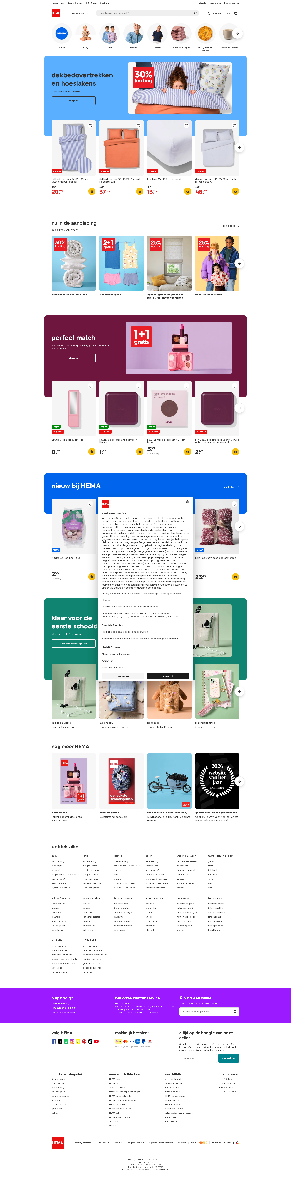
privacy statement (84, 1143)
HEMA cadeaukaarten (120, 1108)
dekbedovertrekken (187, 861)
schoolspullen (58, 903)
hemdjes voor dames (124, 887)
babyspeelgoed (185, 908)
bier (210, 887)
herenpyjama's (152, 870)
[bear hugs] (169, 696)
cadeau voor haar (123, 921)
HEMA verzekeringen (119, 1117)
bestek (86, 908)
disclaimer (103, 1143)
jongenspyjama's (91, 887)
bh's (116, 874)
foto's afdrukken (216, 908)
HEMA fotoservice (118, 1104)
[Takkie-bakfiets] (169, 787)
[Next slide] (239, 147)
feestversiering (121, 908)
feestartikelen (121, 903)
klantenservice (172, 1104)
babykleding (58, 861)
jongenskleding (90, 879)
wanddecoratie (215, 921)
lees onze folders (118, 1087)
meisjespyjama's (90, 874)
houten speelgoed (186, 917)
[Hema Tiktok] (90, 1041)
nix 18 (193, 1143)
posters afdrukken (217, 912)
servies (86, 903)
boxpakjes (57, 870)
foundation (151, 908)
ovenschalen (89, 925)
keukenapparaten (91, 917)
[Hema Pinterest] (84, 1041)
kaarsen (181, 887)
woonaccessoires (185, 883)
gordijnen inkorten (92, 963)
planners (56, 917)
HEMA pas (114, 1083)
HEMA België (225, 1079)
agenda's (56, 908)
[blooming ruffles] (217, 696)
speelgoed (119, 930)
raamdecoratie (59, 1104)
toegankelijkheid (135, 1143)
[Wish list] (228, 13)
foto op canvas (215, 925)
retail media (171, 1121)
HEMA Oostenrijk (227, 1091)
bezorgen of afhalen (64, 1007)
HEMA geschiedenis (175, 1096)
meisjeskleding (90, 865)
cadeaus (118, 917)
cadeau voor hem (123, 925)
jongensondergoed (92, 883)
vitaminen (150, 925)
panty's (117, 879)
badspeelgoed (184, 925)
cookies (182, 1143)
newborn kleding (60, 883)
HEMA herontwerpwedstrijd (123, 1100)
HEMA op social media (120, 1096)
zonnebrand (152, 921)
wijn (210, 883)
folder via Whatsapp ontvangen (124, 1091)
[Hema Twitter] (60, 1041)
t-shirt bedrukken (216, 930)
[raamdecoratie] (169, 268)
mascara (150, 912)
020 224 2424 (122, 1003)
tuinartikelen (183, 874)
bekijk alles (145, 493)
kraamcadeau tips (60, 972)
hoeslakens (182, 865)
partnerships (171, 1117)
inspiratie (113, 1121)
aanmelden (229, 1058)
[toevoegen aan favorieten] (90, 125)
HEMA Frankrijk (226, 1087)
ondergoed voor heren (157, 879)
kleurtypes (57, 968)
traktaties (212, 874)
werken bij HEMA (173, 1083)
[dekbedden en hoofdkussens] (74, 268)
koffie (210, 879)
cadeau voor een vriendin (64, 959)
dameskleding (121, 861)
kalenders (56, 912)
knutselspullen (58, 925)
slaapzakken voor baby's (64, 874)
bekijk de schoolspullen (74, 643)
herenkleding (152, 861)
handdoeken (58, 1100)
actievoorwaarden (174, 1108)
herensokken (152, 865)
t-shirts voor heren (155, 874)
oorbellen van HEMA (62, 954)
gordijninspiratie (59, 950)
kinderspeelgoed (185, 903)
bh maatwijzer (90, 972)
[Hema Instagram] (72, 1041)
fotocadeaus (214, 917)
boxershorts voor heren (157, 883)
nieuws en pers (172, 1091)
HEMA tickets (115, 1113)
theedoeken (89, 912)
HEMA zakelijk (172, 1100)
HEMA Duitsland (227, 1083)
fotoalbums (57, 930)
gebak (211, 861)
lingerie (118, 870)
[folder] (74, 787)
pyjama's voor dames (124, 883)
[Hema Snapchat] (78, 1041)
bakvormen (88, 930)
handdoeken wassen (93, 959)
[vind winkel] (235, 1012)
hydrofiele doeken (61, 887)
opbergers (182, 879)
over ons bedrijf (173, 1079)
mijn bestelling (61, 1003)
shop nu (145, 96)
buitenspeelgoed (185, 921)
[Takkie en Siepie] (74, 696)
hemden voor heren (155, 887)
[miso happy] (121, 696)
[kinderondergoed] (121, 268)
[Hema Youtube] (96, 1041)
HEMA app (114, 1079)
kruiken (149, 917)
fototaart (212, 870)
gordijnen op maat (186, 870)
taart (210, 865)
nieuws (112, 1125)
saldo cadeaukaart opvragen (179, 1113)
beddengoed (58, 1091)
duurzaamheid (172, 1087)
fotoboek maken (216, 903)
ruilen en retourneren (65, 1011)
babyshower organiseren (64, 963)
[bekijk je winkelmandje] (235, 13)
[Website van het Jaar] (217, 787)
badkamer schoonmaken (95, 954)
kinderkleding (89, 861)
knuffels (180, 930)
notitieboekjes (59, 921)
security (118, 1143)
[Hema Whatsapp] (66, 1041)
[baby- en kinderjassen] (217, 268)
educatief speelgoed (187, 912)
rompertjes (57, 865)
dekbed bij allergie (92, 968)
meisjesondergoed (92, 870)
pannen (86, 921)
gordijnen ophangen (93, 950)
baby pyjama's (58, 879)
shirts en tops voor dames (127, 865)
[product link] (74, 148)
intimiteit (150, 930)
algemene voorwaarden (161, 1143)
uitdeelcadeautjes (123, 912)
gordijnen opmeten (92, 946)
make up (150, 903)
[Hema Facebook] (54, 1041)
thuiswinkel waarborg (223, 1143)
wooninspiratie (59, 946)
